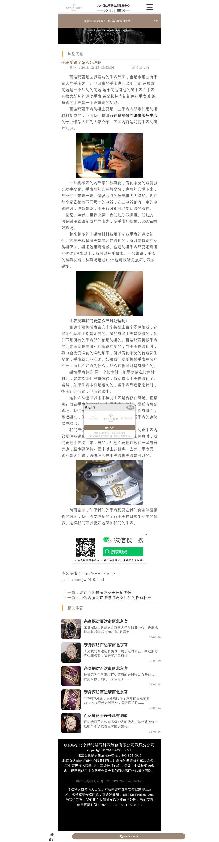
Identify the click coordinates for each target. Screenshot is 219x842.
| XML (127, 750)
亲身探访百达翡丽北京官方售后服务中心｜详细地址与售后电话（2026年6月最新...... (121, 630)
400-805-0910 (113, 10)
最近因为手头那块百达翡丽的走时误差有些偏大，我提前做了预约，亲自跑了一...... (121, 677)
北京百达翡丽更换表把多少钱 (105, 592)
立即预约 (109, 427)
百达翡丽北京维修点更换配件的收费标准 (115, 598)
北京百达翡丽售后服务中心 (113, 5)
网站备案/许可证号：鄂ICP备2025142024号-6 (109, 781)
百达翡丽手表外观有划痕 (106, 716)
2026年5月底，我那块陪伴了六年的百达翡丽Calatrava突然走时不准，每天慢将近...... (117, 700)
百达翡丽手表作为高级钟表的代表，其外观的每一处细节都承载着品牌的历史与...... (121, 724)
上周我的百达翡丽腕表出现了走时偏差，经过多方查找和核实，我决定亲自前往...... (121, 653)
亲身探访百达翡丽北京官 (106, 621)
